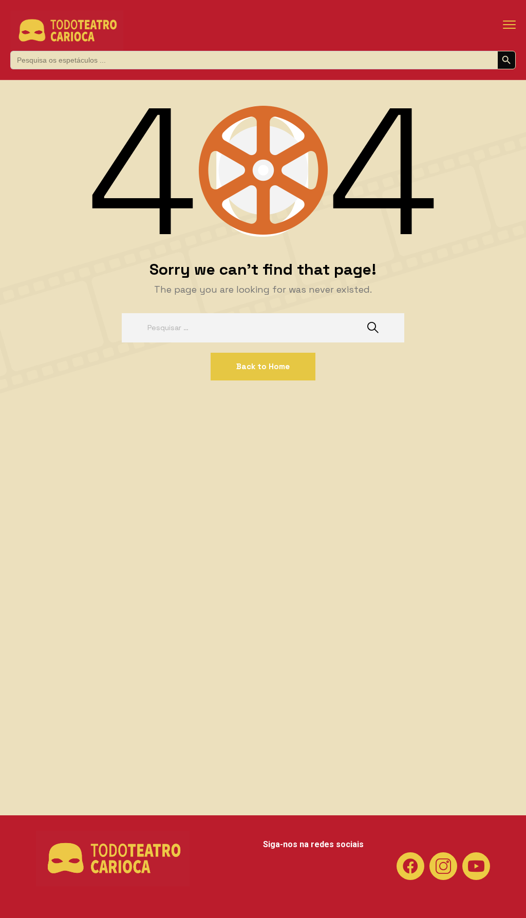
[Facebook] (410, 866)
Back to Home (263, 366)
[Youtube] (476, 866)
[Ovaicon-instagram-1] (443, 866)
